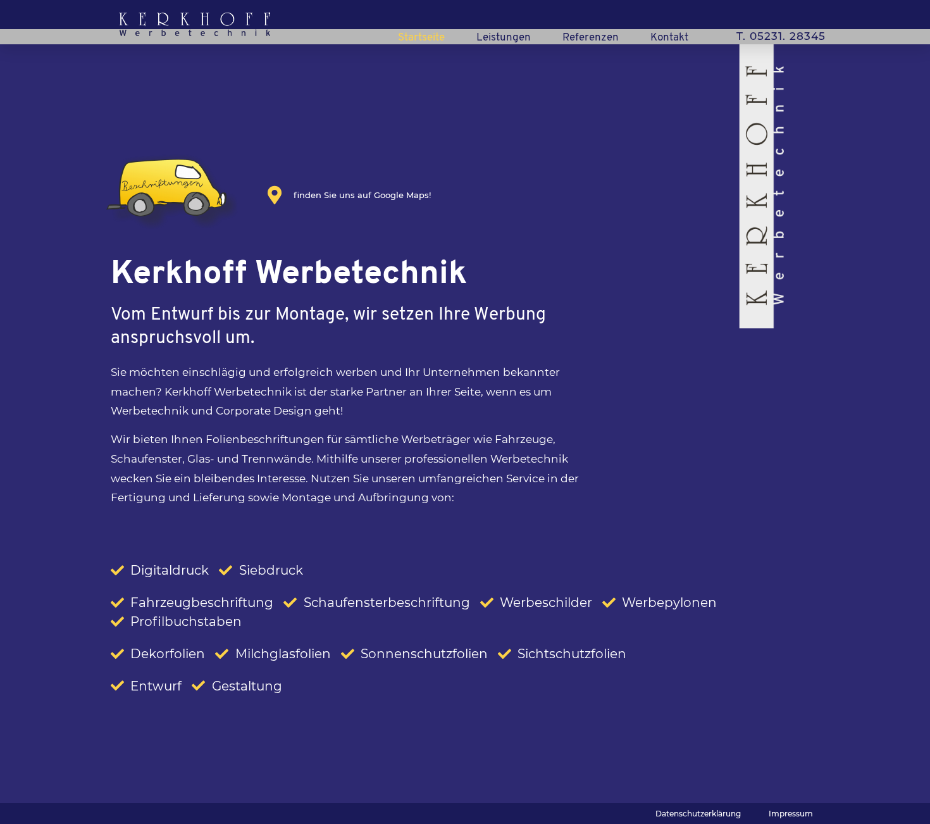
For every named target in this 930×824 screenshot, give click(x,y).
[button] (698, 814)
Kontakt (669, 37)
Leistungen (503, 37)
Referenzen (590, 37)
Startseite (421, 37)
